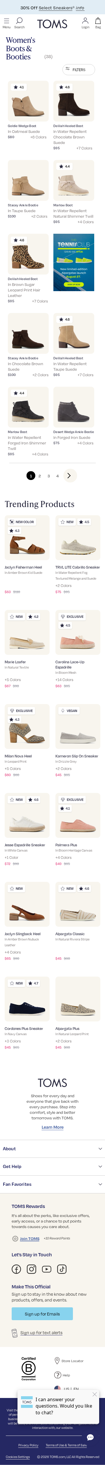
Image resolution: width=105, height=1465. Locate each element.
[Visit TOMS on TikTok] (61, 1269)
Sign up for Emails (42, 1314)
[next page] (66, 476)
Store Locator (72, 1360)
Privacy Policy (28, 1445)
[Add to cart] (37, 113)
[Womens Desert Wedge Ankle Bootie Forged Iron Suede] (73, 407)
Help (66, 1375)
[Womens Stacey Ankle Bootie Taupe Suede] (28, 180)
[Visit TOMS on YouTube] (46, 1269)
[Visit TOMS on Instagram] (31, 1269)
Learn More (53, 1127)
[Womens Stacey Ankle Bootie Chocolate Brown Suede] (28, 333)
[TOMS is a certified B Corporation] (29, 1368)
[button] (78, 69)
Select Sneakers (55, 7)
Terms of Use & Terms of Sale (66, 1445)
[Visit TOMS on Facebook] (16, 1269)
